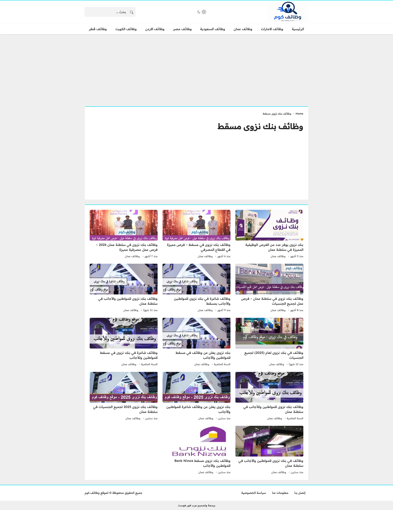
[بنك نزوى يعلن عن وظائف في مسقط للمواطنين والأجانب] (196, 342)
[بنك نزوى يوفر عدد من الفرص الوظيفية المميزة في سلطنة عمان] (269, 234)
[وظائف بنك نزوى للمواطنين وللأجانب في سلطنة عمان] (269, 396)
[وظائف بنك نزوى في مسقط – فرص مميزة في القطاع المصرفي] (196, 234)
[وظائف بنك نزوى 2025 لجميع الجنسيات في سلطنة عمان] (124, 396)
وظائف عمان (278, 256)
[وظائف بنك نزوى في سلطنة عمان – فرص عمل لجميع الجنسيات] (269, 288)
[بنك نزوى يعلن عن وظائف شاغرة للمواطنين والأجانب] (196, 396)
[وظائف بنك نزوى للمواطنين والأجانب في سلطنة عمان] (124, 288)
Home (299, 113)
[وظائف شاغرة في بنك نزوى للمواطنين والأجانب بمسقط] (196, 288)
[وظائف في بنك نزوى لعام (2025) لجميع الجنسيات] (269, 342)
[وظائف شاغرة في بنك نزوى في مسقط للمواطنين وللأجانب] (124, 342)
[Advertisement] (196, 68)
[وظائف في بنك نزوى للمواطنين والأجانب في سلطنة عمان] (269, 450)
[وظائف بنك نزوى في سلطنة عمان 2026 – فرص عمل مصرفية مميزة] (124, 234)
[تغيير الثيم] (201, 12)
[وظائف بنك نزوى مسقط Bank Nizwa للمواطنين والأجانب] (196, 450)
